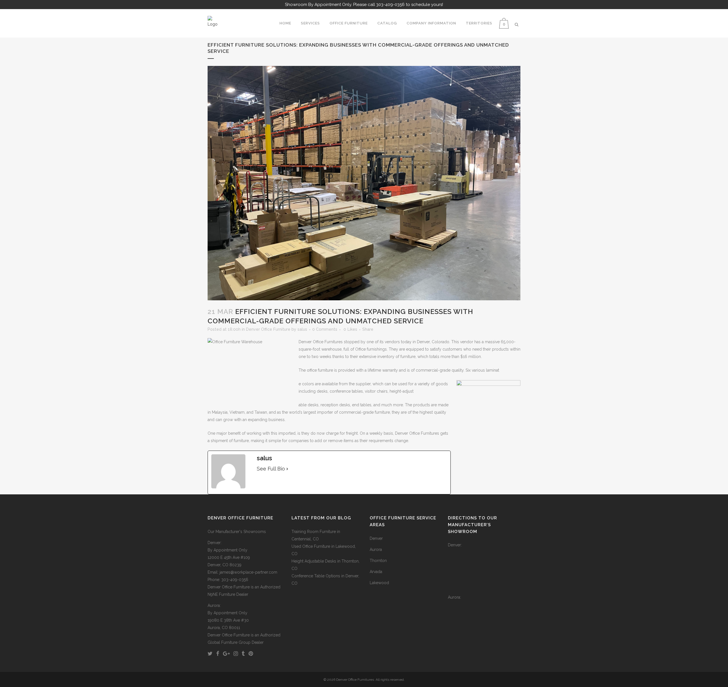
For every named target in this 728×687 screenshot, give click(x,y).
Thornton (378, 560)
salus (302, 329)
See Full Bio (271, 469)
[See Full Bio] (287, 468)
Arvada (376, 571)
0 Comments (324, 329)
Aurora (376, 549)
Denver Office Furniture (268, 329)
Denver (376, 538)
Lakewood (379, 582)
